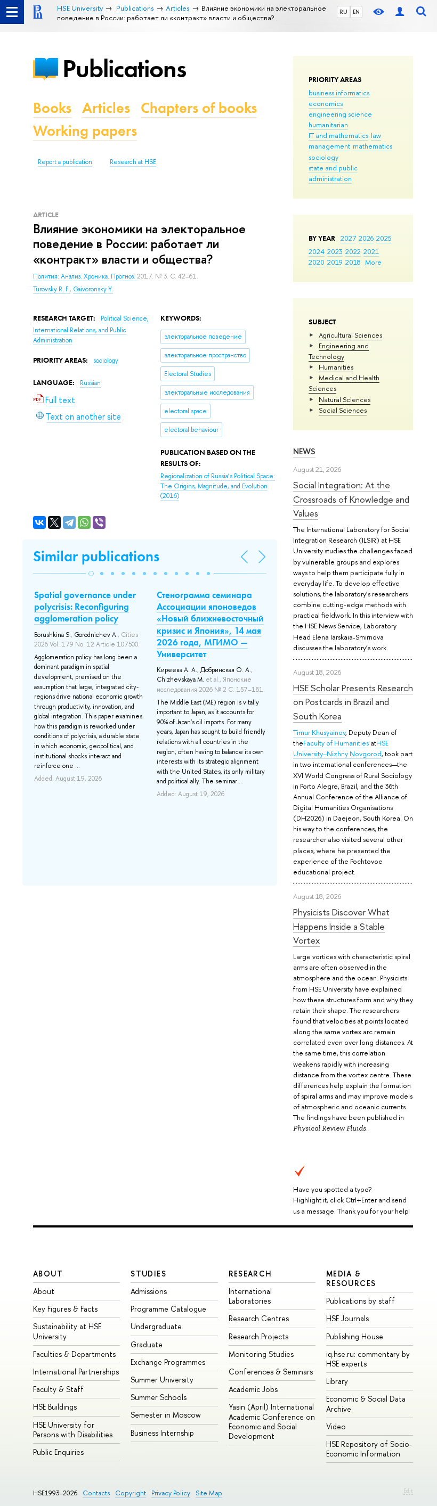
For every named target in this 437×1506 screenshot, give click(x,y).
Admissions (149, 1291)
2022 (353, 251)
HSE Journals (347, 1318)
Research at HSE (133, 162)
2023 (335, 251)
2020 (317, 262)
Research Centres (259, 1318)
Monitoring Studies (261, 1354)
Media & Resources (351, 1278)
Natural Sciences (344, 399)
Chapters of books (199, 108)
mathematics (372, 146)
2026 (366, 238)
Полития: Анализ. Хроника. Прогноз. (85, 276)
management (329, 146)
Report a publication (65, 162)
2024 (317, 251)
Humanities (336, 367)
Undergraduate (156, 1326)
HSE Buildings (55, 1407)
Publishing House (354, 1336)
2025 (384, 238)
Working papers (85, 130)
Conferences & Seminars (271, 1371)
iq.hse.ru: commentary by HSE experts (368, 1359)
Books (52, 108)
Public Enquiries (58, 1452)
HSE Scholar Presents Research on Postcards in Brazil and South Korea (353, 702)
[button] (91, 573)
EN (356, 11)
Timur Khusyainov (319, 732)
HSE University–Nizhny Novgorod (341, 748)
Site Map (209, 1492)
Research (250, 1273)
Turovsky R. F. (51, 289)
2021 (371, 251)
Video (336, 1426)
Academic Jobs (253, 1389)
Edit (408, 1490)
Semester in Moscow (166, 1415)
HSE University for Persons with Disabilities (72, 1429)
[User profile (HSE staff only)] (400, 12)
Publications (124, 68)
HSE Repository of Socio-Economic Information (369, 1449)
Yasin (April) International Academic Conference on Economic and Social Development (272, 1421)
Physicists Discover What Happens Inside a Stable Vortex (341, 926)
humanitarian (328, 124)
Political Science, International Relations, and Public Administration (91, 329)
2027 (348, 238)
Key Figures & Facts (65, 1309)
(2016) (217, 486)
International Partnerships (76, 1371)
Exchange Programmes (168, 1362)
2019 (335, 262)
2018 (353, 262)
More (373, 262)
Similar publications (96, 556)
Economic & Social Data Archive (366, 1403)
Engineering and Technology (339, 351)
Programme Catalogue (168, 1309)
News (304, 451)
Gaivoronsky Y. (93, 289)
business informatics (339, 92)
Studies (148, 1273)
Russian (90, 383)
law (376, 135)
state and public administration (333, 173)
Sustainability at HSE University (67, 1331)
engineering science (340, 114)
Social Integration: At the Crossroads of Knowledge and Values (351, 499)
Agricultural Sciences (350, 335)
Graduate (147, 1344)
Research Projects (258, 1336)
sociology (323, 157)
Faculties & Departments (74, 1354)
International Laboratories (250, 1296)
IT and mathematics (338, 135)
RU (343, 11)
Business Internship (162, 1433)
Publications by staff (360, 1301)
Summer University (162, 1379)
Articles (106, 108)
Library (337, 1381)
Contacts (96, 1492)
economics (326, 103)
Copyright (130, 1492)
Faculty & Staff (58, 1389)
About (48, 1273)
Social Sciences (343, 410)
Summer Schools (159, 1397)
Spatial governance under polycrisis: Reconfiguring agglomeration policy (85, 606)
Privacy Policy (170, 1492)
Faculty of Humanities (336, 743)
